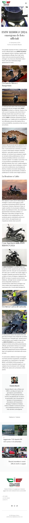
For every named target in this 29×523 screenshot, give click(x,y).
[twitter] (17, 505)
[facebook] (12, 505)
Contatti (5, 499)
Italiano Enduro (16, 515)
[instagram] (14, 505)
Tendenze (17, 417)
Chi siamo (5, 496)
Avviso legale (6, 498)
